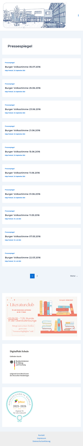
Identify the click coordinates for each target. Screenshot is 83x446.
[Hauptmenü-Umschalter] (78, 15)
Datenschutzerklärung (41, 441)
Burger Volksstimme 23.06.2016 (23, 109)
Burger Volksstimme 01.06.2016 (22, 194)
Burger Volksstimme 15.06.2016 (22, 151)
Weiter (74, 276)
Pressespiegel (9, 63)
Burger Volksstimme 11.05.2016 (22, 215)
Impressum (41, 438)
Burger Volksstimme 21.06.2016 (22, 130)
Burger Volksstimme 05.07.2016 (23, 67)
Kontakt (41, 435)
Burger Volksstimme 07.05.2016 (23, 236)
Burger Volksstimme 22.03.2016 (23, 257)
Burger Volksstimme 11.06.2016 (22, 172)
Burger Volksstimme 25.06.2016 (23, 88)
